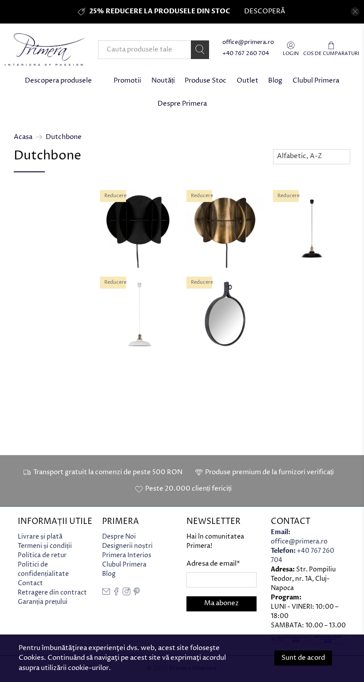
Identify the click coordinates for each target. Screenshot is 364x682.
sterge (75, 402)
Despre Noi (119, 536)
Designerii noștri (127, 546)
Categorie (34, 260)
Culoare (30, 347)
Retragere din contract (52, 592)
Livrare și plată (40, 536)
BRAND (29, 319)
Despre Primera (182, 103)
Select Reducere (45, 239)
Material (32, 376)
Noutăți (163, 80)
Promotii (127, 80)
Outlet (247, 80)
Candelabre (42, 278)
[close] (355, 11)
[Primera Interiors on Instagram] (127, 593)
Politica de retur (42, 555)
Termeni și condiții (45, 546)
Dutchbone (64, 137)
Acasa (23, 137)
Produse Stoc (205, 80)
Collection (35, 404)
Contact (30, 583)
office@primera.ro (248, 42)
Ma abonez (221, 603)
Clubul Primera (316, 80)
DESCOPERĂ (264, 11)
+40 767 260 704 (245, 53)
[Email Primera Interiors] (106, 593)
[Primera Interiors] (45, 49)
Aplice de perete (49, 298)
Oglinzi (35, 288)
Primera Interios (126, 555)
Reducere (33, 220)
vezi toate (70, 194)
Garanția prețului (42, 602)
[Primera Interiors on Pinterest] (137, 593)
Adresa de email (213, 563)
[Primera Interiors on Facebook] (116, 593)
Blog (275, 80)
